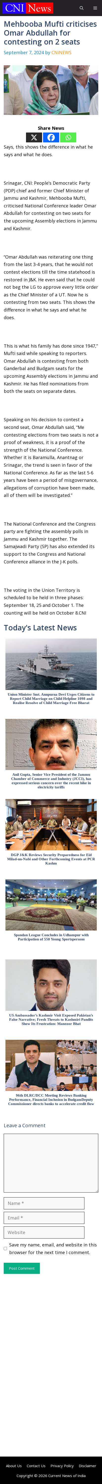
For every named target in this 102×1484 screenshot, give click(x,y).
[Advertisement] (51, 1320)
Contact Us (36, 1465)
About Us (14, 1465)
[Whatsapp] (68, 137)
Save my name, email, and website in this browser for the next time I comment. (53, 1248)
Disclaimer (87, 1465)
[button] (81, 8)
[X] (34, 137)
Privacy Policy (62, 1465)
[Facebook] (51, 137)
